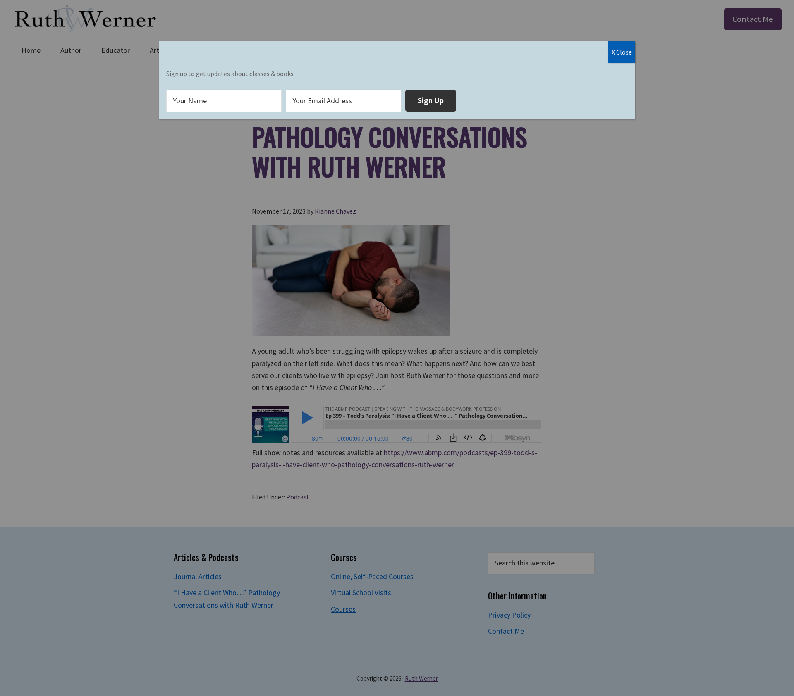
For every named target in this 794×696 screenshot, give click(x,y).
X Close (622, 52)
